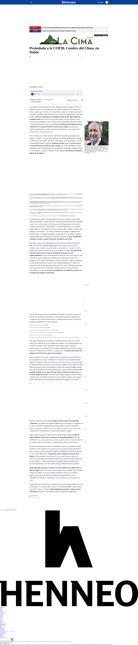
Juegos (1, 626)
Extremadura (2, 620)
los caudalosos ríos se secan (68, 428)
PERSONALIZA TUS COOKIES (33, 641)
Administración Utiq (42, 641)
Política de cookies (20, 641)
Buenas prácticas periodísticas (58, 641)
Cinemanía (1, 635)
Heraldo (1, 634)
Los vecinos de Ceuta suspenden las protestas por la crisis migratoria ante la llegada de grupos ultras (67, 27)
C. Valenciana (2, 613)
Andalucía (1, 612)
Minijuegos (2, 627)
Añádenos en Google (72, 100)
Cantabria (1, 618)
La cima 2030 (33, 99)
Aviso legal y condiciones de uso (5, 641)
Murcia (1, 609)
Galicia (1, 622)
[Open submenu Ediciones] (101, 2)
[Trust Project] (33, 495)
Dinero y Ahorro (2, 631)
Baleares (1, 616)
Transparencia (25, 641)
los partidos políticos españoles (58, 449)
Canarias (1, 614)
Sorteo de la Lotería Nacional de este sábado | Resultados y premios (59, 31)
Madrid (1, 608)
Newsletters (2, 630)
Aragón (1, 617)
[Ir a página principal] (69, 2)
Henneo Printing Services (4, 637)
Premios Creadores (3, 629)
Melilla (1, 621)
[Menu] (31, 2)
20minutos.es (40, 489)
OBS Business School (49, 365)
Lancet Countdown (71, 143)
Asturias (1, 619)
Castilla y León (2, 611)
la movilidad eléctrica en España (66, 362)
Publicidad (1, 636)
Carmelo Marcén (36, 102)
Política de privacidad (13, 641)
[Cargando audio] (32, 94)
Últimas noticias (2, 623)
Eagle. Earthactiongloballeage (57, 470)
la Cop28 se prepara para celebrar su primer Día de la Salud (56, 440)
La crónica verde (58, 351)
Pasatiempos (2, 628)
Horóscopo (87, 285)
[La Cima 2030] (69, 39)
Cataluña (1, 610)
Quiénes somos (50, 641)
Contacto (46, 641)
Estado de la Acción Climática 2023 (41, 224)
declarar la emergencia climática (39, 428)
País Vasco (1, 615)
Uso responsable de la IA (67, 641)
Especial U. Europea (3, 625)
